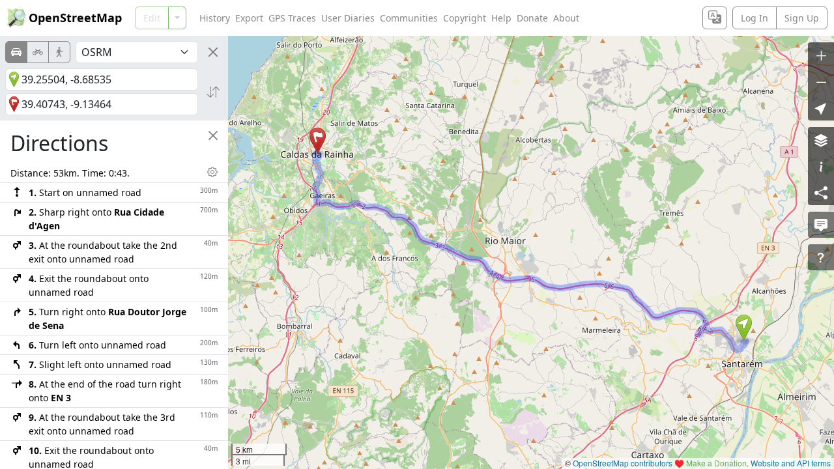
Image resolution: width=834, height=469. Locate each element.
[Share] (821, 192)
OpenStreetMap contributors (622, 462)
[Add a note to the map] (821, 225)
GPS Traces (292, 18)
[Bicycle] (38, 52)
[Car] (16, 52)
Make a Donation (716, 462)
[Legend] (821, 166)
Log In (754, 18)
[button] (744, 328)
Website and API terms (791, 462)
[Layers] (821, 140)
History (214, 18)
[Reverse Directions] (213, 92)
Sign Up (801, 18)
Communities (409, 18)
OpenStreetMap (75, 17)
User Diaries (348, 18)
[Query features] (821, 257)
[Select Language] (714, 18)
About (566, 18)
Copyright (464, 18)
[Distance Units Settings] (212, 172)
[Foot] (59, 52)
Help (501, 18)
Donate (532, 18)
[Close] (213, 52)
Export (249, 18)
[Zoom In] (821, 55)
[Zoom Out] (821, 81)
